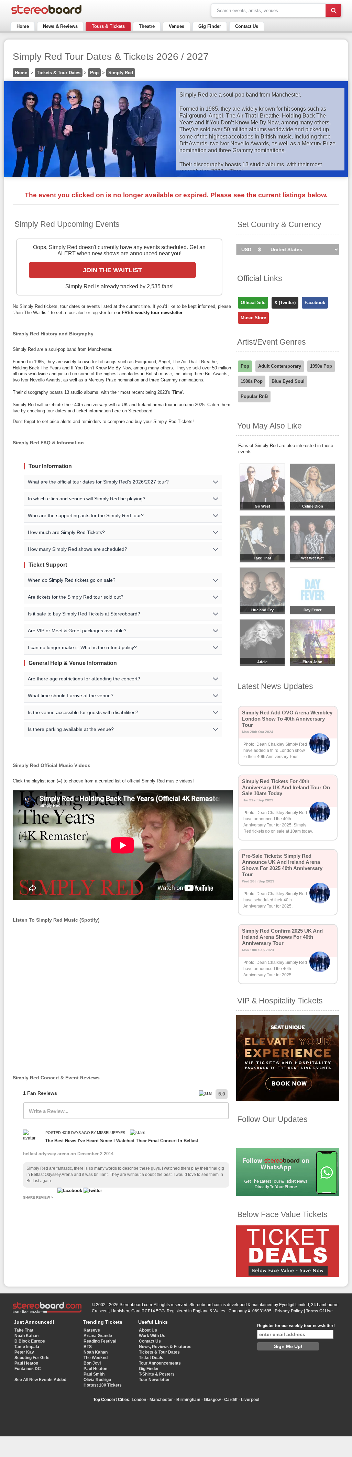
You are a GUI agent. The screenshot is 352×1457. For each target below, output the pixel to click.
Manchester (161, 1400)
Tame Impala (26, 1347)
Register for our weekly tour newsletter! (296, 1325)
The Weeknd (96, 1358)
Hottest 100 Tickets (103, 1385)
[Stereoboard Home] (46, 13)
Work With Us (152, 1336)
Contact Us (246, 26)
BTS (88, 1347)
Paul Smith (94, 1374)
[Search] (333, 10)
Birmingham (188, 1400)
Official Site (253, 302)
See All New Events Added (40, 1380)
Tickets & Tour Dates (58, 72)
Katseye (92, 1330)
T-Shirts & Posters (157, 1374)
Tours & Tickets (108, 26)
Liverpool (250, 1400)
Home (22, 26)
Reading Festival (100, 1341)
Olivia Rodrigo (97, 1380)
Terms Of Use (319, 1311)
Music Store (253, 317)
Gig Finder (209, 26)
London (139, 1400)
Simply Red (120, 72)
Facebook (315, 302)
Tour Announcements (160, 1363)
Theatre (147, 26)
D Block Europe (29, 1341)
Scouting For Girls (32, 1358)
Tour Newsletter (154, 1380)
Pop (94, 72)
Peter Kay (24, 1352)
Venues (176, 26)
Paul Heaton (26, 1363)
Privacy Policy (289, 1311)
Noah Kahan (26, 1336)
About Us (148, 1330)
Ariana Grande (98, 1336)
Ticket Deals (151, 1358)
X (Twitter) (285, 302)
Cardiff (231, 1400)
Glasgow (212, 1400)
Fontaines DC (27, 1369)
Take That (23, 1330)
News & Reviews (60, 26)
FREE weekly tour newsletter (152, 312)
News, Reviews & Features (165, 1347)
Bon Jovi (92, 1363)
